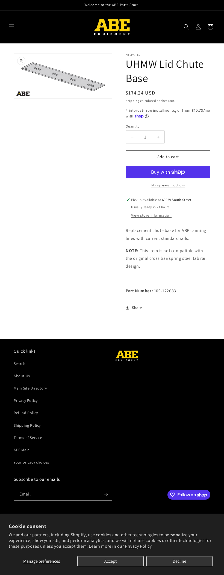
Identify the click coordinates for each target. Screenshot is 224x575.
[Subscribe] (106, 494)
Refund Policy (26, 412)
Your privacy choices (31, 462)
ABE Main (22, 449)
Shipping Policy (27, 425)
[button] (11, 27)
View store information (151, 215)
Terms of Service (28, 437)
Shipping (133, 101)
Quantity (132, 126)
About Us (22, 375)
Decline (179, 561)
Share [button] (137, 307)
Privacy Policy (138, 546)
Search (20, 363)
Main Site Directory (30, 388)
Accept (110, 561)
